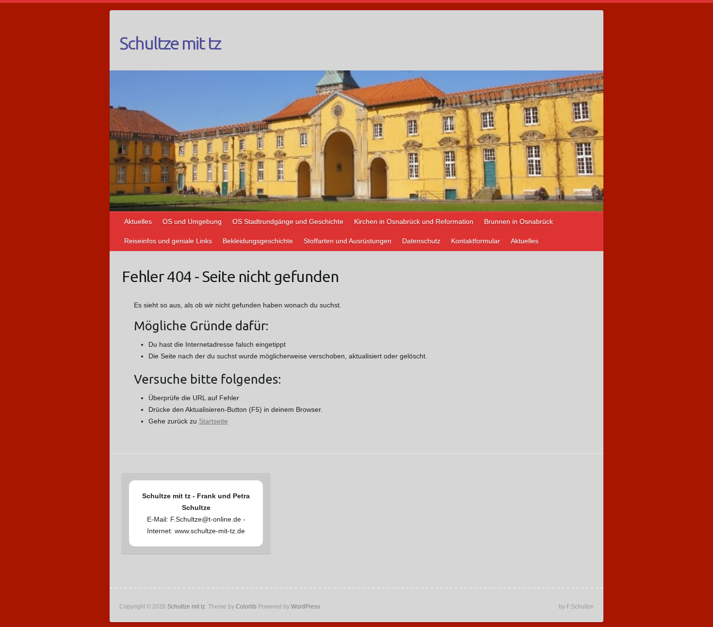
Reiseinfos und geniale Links (168, 241)
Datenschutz (421, 241)
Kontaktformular (475, 241)
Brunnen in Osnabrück (518, 221)
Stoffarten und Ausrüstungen (347, 241)
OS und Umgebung (192, 221)
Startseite (213, 421)
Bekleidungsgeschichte (258, 241)
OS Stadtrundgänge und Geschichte (287, 221)
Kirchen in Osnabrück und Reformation (413, 221)
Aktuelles (138, 221)
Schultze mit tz (170, 43)
